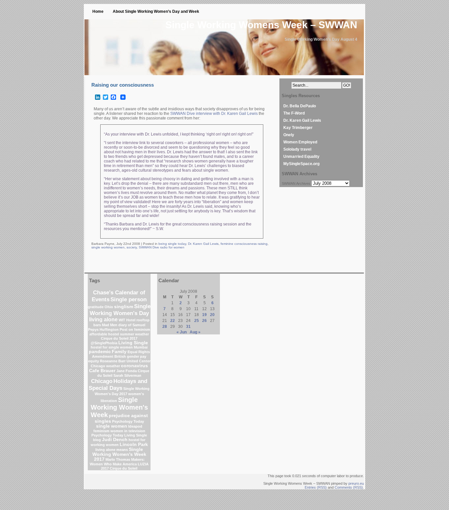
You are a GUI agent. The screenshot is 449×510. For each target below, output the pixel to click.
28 (164, 326)
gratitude (96, 307)
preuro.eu (356, 483)
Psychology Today (128, 421)
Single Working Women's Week (119, 407)
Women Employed (300, 142)
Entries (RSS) (316, 487)
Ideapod (135, 426)
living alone (103, 319)
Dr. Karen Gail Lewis (203, 243)
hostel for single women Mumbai (119, 347)
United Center (139, 361)
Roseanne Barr (113, 361)
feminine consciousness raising (244, 243)
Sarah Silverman (127, 375)
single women (111, 426)
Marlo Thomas (118, 459)
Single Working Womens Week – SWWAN (261, 24)
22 (172, 320)
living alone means (111, 450)
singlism (123, 306)
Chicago (101, 381)
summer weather (134, 334)
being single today (172, 243)
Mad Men (109, 325)
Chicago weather (105, 366)
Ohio (109, 307)
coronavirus (134, 365)
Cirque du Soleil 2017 (119, 338)
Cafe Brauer (102, 370)
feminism (101, 431)
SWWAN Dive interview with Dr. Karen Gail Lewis (214, 113)
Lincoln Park (134, 444)
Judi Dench (115, 439)
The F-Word (294, 113)
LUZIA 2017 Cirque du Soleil (125, 466)
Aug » (195, 332)
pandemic (100, 351)
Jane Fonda (126, 371)
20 (212, 314)
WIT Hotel (127, 320)
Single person (128, 299)
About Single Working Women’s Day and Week (156, 11)
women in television (127, 431)
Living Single (133, 342)
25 (196, 320)
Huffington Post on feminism (125, 329)
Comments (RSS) (349, 487)
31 (188, 326)
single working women (108, 247)
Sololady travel (297, 149)
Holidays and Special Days (118, 384)
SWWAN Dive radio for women (161, 247)
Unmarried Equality (301, 156)
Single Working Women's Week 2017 (119, 454)
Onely (288, 135)
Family (119, 351)
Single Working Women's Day (120, 309)
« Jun (182, 332)
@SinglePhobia (104, 343)
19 (204, 314)
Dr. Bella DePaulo (299, 106)
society (132, 247)
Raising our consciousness (122, 85)
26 (204, 320)
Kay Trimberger (298, 127)
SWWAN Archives (296, 183)
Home (98, 11)
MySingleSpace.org (301, 163)
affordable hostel (104, 334)
